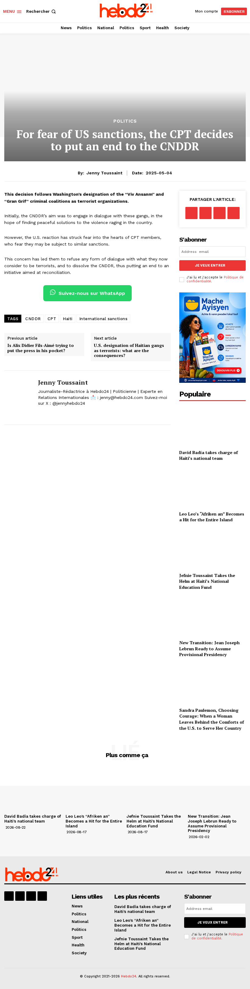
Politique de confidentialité (217, 936)
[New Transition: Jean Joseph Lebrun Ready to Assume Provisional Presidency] (212, 616)
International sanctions (103, 318)
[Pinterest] (219, 213)
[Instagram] (20, 896)
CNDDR (33, 318)
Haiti (68, 318)
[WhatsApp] (233, 213)
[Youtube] (42, 896)
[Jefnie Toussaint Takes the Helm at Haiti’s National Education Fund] (212, 549)
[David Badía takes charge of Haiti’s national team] (212, 426)
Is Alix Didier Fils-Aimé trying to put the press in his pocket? (40, 348)
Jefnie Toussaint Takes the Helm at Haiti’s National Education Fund (207, 581)
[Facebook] (191, 213)
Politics (125, 121)
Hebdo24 (128, 976)
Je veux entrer (210, 265)
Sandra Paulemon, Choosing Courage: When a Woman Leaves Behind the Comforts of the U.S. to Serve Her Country (211, 719)
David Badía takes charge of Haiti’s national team (208, 455)
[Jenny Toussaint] (19, 397)
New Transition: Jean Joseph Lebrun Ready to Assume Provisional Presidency (209, 648)
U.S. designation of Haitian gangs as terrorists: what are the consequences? (129, 350)
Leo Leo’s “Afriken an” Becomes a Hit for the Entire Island (211, 517)
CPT (52, 318)
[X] (40, 413)
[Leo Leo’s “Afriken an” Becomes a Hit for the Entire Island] (212, 487)
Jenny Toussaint (104, 172)
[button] (41, 11)
